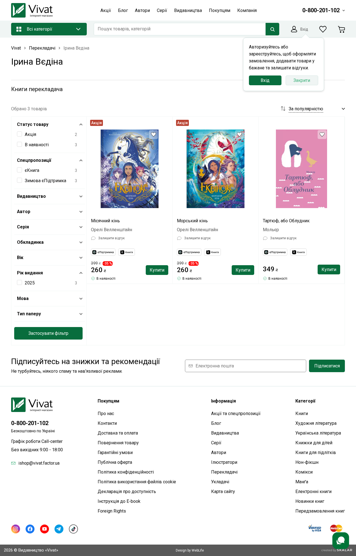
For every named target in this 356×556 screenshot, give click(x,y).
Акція (30, 134)
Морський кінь (192, 220)
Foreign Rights (112, 511)
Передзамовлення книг (320, 511)
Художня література (316, 423)
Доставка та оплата (118, 433)
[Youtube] (44, 529)
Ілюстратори (224, 462)
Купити (157, 270)
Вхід (265, 80)
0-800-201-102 (29, 423)
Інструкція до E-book (119, 501)
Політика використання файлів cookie (137, 481)
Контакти (107, 423)
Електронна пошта (215, 366)
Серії (216, 442)
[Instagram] (15, 529)
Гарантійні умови (115, 452)
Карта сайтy (223, 491)
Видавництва (225, 433)
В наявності (37, 144)
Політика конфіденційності (126, 472)
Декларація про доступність (127, 491)
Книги (301, 413)
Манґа (301, 481)
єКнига (32, 170)
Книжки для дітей (313, 442)
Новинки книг (309, 501)
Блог (216, 423)
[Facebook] (30, 529)
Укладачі (220, 481)
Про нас (106, 413)
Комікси (304, 472)
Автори (218, 452)
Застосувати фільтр (48, 333)
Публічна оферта (115, 462)
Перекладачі (224, 472)
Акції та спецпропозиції (236, 413)
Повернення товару (118, 442)
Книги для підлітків (315, 452)
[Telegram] (59, 529)
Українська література (318, 433)
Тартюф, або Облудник (286, 220)
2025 (30, 283)
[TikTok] (73, 529)
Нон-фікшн (306, 462)
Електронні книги (313, 491)
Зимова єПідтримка (45, 180)
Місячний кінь (105, 220)
